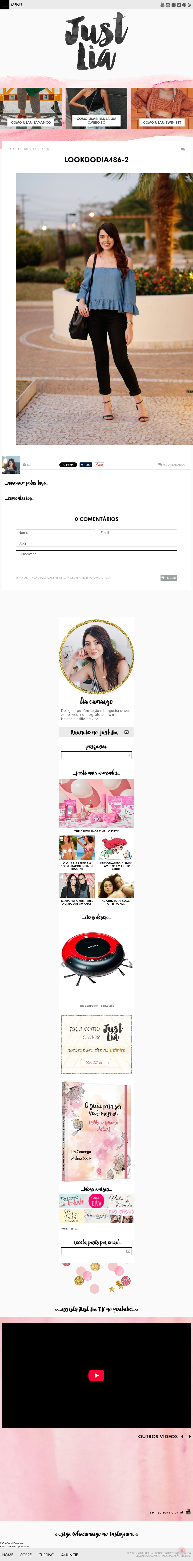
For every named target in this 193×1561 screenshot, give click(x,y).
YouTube (163, 4)
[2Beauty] (71, 1216)
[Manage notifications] (182, 1550)
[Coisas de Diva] (96, 1201)
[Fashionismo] (121, 1216)
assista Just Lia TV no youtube (96, 1309)
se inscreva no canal (166, 1512)
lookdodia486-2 (96, 160)
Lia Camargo (152, 1556)
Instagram (168, 4)
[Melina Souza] (96, 1216)
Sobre (26, 1555)
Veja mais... (70, 1228)
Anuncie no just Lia (94, 732)
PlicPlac (186, 1556)
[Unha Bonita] (121, 1201)
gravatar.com (101, 577)
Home (7, 1555)
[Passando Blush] (71, 1201)
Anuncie (69, 1555)
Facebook (173, 4)
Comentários (174, 464)
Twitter (179, 4)
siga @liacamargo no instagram (96, 1534)
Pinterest (184, 4)
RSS (190, 4)
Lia (29, 464)
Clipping (46, 1555)
